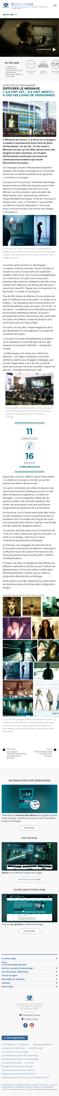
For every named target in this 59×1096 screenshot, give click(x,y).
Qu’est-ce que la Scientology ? (18, 968)
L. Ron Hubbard (8, 1044)
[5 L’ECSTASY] (17, 628)
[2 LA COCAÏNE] (32, 606)
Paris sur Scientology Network (14, 963)
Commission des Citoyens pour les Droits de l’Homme (25, 1077)
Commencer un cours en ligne (15, 1052)
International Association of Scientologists (20, 1059)
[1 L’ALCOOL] (12, 606)
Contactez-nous (31, 1015)
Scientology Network (42, 1044)
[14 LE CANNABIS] (18, 689)
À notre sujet (9, 958)
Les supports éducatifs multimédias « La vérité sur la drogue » (16, 754)
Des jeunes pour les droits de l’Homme (19, 1074)
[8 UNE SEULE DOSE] (20, 650)
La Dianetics (24, 1044)
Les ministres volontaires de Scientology (19, 1055)
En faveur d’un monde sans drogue (17, 1066)
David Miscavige (35, 1048)
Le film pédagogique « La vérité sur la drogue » (43, 753)
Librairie (6, 983)
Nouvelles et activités (13, 979)
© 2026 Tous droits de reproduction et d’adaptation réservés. (29, 1086)
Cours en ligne (9, 975)
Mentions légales (51, 1089)
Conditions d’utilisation (35, 1089)
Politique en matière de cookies (13, 1089)
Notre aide (8, 14)
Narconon (29, 1063)
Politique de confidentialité (43, 1087)
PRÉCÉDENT (11, 749)
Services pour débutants (15, 972)
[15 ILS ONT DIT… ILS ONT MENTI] (18, 707)
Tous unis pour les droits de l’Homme (18, 1070)
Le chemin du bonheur (12, 1063)
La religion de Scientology (13, 1048)
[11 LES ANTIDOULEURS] (18, 671)
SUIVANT (49, 749)
